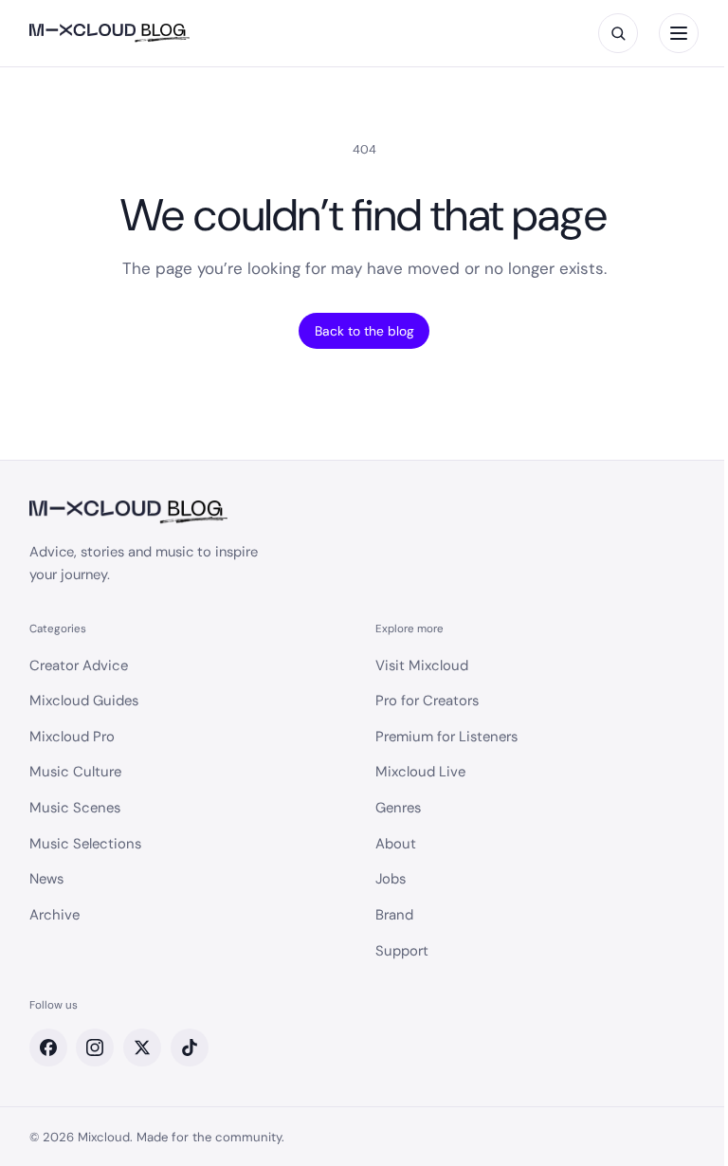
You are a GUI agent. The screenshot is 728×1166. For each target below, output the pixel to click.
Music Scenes (74, 807)
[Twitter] (142, 1047)
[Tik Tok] (190, 1047)
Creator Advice (78, 665)
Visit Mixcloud (421, 665)
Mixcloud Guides (83, 700)
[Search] (618, 33)
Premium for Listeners (446, 736)
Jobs (390, 878)
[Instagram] (95, 1047)
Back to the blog (364, 330)
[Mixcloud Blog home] (109, 34)
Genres (398, 807)
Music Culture (75, 771)
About (395, 843)
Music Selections (85, 843)
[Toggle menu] (679, 33)
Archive (54, 914)
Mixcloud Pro (72, 736)
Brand (394, 914)
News (46, 878)
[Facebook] (48, 1047)
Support (401, 950)
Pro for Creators (427, 700)
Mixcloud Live (420, 771)
